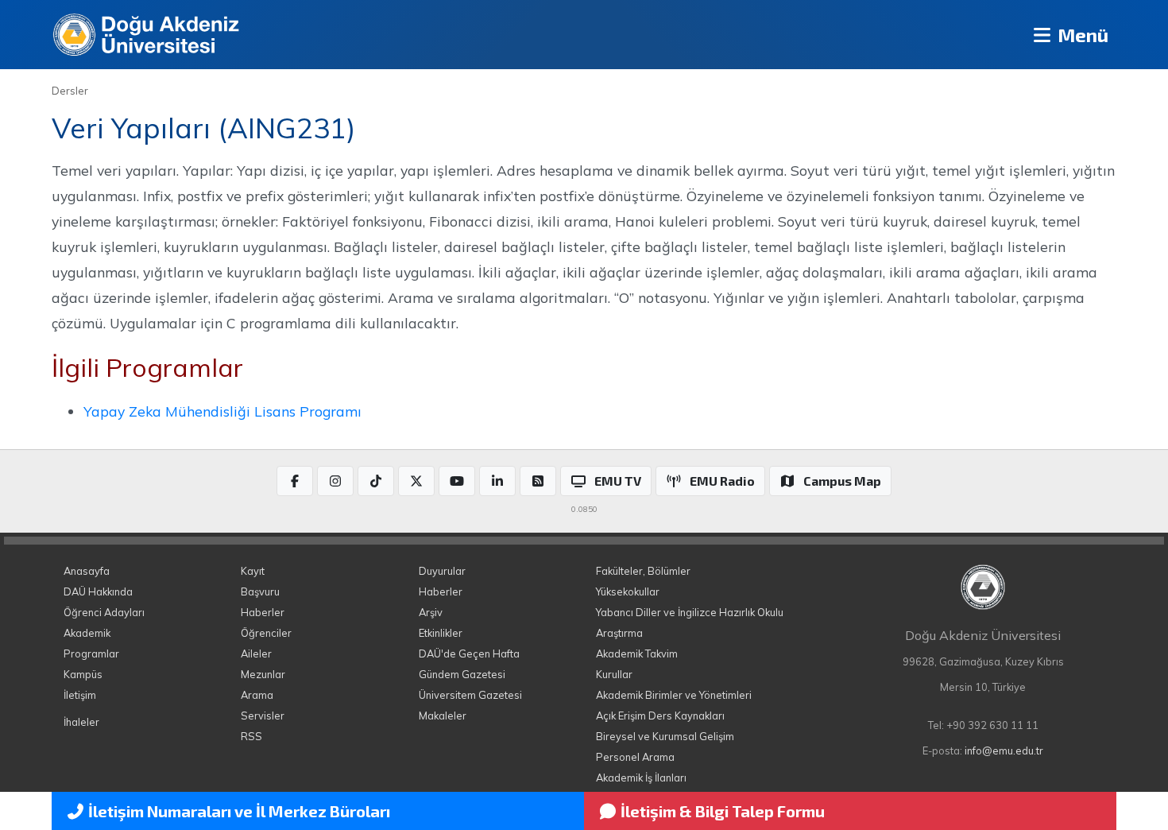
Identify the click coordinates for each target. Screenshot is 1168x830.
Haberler (262, 612)
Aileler (256, 653)
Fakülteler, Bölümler (643, 570)
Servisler (262, 715)
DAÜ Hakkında (98, 591)
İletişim (80, 694)
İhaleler (81, 722)
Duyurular (442, 570)
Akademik (87, 632)
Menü (1081, 34)
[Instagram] (335, 481)
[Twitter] (416, 481)
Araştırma (619, 632)
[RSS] (538, 481)
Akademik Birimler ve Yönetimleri (674, 694)
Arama (257, 694)
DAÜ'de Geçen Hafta (469, 653)
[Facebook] (295, 481)
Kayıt (253, 570)
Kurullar (614, 674)
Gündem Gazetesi (462, 674)
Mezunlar (263, 674)
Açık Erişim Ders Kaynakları (660, 715)
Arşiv (431, 612)
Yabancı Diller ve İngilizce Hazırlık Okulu (689, 612)
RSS (251, 736)
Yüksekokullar (627, 591)
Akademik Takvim (637, 653)
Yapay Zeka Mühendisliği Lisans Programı (222, 411)
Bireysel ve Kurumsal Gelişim (665, 736)
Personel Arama (635, 756)
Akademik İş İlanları (641, 777)
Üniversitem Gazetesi (470, 694)
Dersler (70, 90)
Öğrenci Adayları (104, 612)
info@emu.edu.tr (1004, 750)
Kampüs (83, 674)
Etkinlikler (440, 632)
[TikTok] (376, 481)
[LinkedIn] (497, 481)
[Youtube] (457, 481)
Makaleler (442, 715)
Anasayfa (87, 570)
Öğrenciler (266, 632)
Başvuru (260, 591)
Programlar (91, 653)
